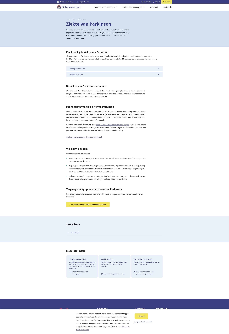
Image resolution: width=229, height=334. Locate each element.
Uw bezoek (154, 7)
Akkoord (141, 316)
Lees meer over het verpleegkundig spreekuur (88, 204)
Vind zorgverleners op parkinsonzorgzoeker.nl (84, 137)
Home (68, 19)
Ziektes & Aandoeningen (78, 19)
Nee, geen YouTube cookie (143, 322)
